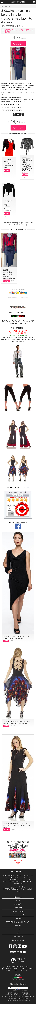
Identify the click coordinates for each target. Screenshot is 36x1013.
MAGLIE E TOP (5, 6)
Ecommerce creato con (18, 1000)
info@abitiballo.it (23, 998)
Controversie (18, 936)
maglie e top (22, 225)
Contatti (18, 929)
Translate (24, 990)
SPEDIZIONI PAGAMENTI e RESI (18, 922)
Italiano (23, 984)
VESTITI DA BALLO (18, 2)
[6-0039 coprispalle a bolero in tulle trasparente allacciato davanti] (18, 63)
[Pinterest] (19, 947)
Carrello (17, 908)
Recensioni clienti (18, 940)
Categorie (18, 904)
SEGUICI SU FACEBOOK (18, 522)
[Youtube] (24, 947)
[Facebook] (10, 947)
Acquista (18, 43)
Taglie (18, 933)
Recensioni (18, 926)
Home (18, 900)
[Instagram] (15, 947)
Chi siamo (18, 918)
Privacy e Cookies (18, 911)
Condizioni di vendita (18, 915)
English (16, 984)
